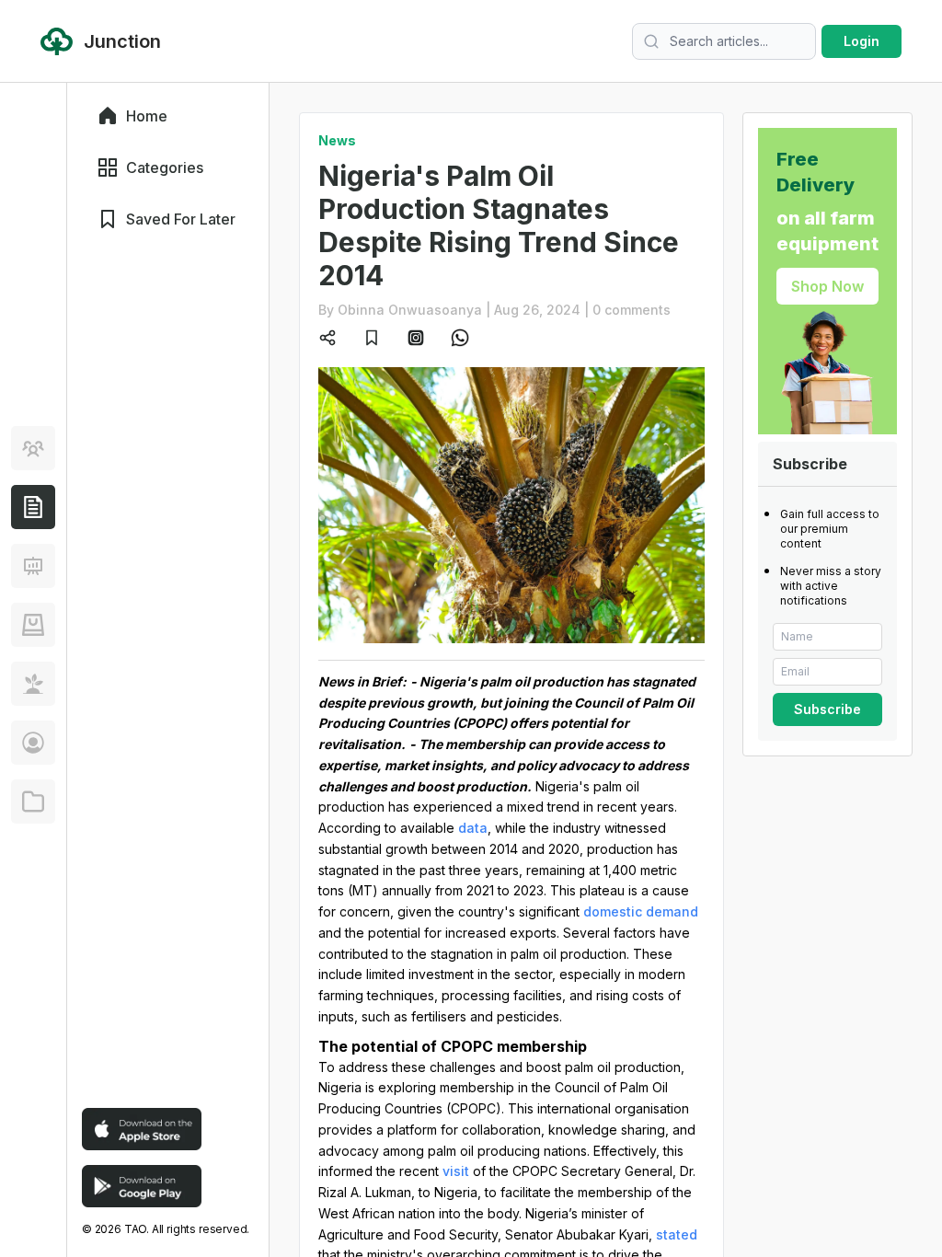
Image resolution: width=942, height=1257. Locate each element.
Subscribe (827, 709)
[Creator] (33, 743)
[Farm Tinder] (33, 625)
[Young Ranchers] (33, 566)
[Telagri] (33, 684)
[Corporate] (33, 801)
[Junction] (33, 507)
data (473, 828)
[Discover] (33, 448)
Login (861, 41)
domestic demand (640, 911)
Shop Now (827, 286)
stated (676, 1234)
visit (455, 1171)
